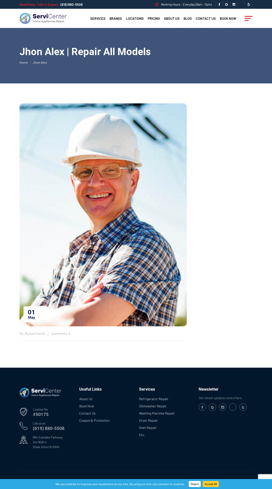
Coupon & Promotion (94, 420)
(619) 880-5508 (72, 4)
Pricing (154, 18)
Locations (135, 18)
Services (98, 18)
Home (24, 62)
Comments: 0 (60, 333)
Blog (188, 18)
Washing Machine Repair (157, 413)
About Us (172, 18)
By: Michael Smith (32, 333)
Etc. (142, 435)
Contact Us (206, 18)
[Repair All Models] (43, 18)
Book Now (228, 18)
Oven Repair (148, 428)
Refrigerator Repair (153, 399)
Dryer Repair (148, 420)
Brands (116, 18)
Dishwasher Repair (153, 406)
